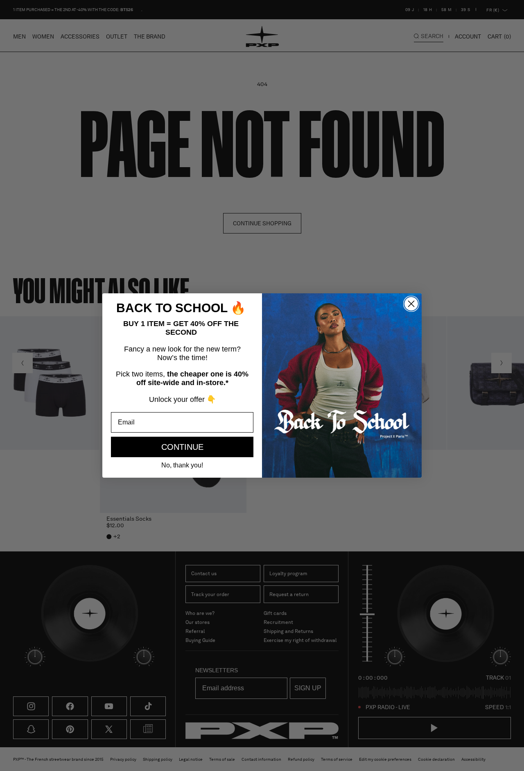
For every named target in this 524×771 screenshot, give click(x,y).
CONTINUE (182, 446)
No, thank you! (182, 465)
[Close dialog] (411, 304)
